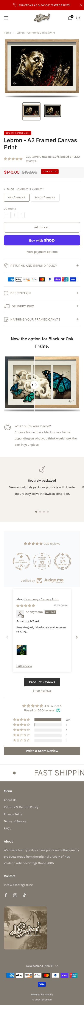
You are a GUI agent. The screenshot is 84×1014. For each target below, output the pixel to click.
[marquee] (42, 772)
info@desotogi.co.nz (18, 885)
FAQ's (7, 828)
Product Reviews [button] (42, 682)
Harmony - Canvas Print (42, 599)
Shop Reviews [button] (42, 690)
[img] (25, 606)
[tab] (36, 512)
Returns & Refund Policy (21, 807)
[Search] (78, 17)
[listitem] (42, 5)
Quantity (10, 208)
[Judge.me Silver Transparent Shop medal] (21, 561)
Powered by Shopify (42, 994)
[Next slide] (76, 637)
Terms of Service (15, 821)
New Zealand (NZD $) (39, 966)
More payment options (42, 252)
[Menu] (6, 18)
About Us (10, 800)
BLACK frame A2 (45, 197)
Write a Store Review (42, 751)
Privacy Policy (13, 814)
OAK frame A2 (16, 197)
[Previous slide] (7, 637)
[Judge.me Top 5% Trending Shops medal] (62, 561)
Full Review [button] (24, 666)
